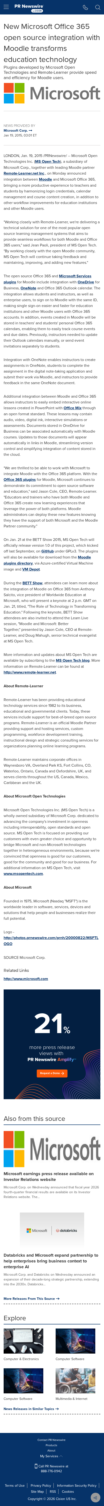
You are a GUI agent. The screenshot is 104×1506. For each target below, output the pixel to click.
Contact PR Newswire (51, 1440)
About (51, 1450)
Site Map (37, 1491)
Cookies (68, 1491)
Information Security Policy (77, 1485)
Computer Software (70, 1358)
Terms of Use (15, 1485)
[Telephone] (85, 7)
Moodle (45, 179)
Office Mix (73, 408)
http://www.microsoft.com (26, 978)
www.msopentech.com (23, 873)
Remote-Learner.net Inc (24, 173)
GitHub (47, 551)
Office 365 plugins (20, 479)
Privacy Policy (41, 1485)
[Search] (98, 7)
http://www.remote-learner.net (30, 672)
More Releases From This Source (29, 1298)
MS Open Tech (47, 161)
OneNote (28, 288)
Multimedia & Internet (71, 1398)
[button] (52, 93)
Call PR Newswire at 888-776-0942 (52, 1468)
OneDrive (86, 282)
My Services (49, 1456)
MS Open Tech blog (72, 660)
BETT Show (32, 583)
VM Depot (31, 569)
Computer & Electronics (21, 1358)
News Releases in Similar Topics (29, 1408)
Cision (60, 1498)
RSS (53, 1491)
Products (51, 1445)
